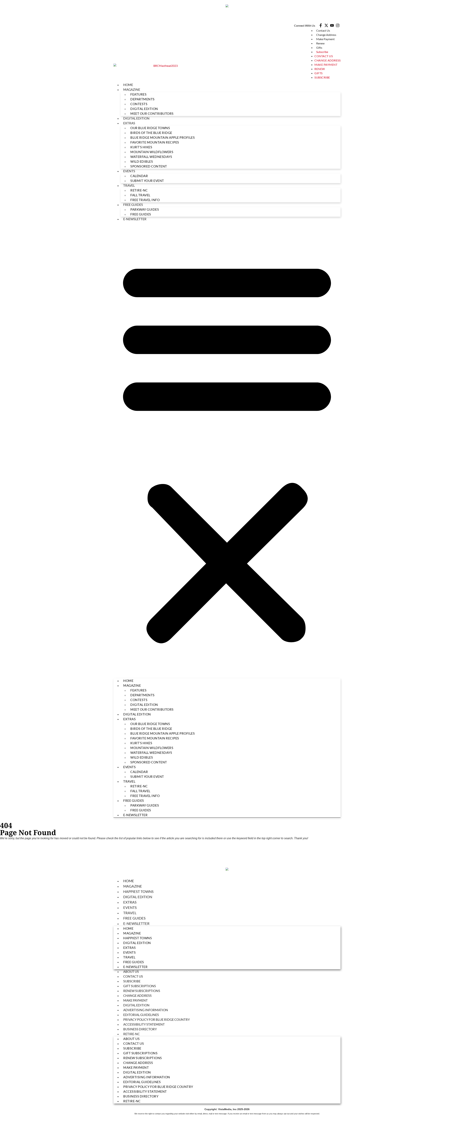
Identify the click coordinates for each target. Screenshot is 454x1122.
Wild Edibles (141, 161)
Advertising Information (145, 1010)
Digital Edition (137, 897)
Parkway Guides (144, 209)
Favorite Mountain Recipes (154, 142)
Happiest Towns (138, 891)
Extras (130, 902)
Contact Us (323, 30)
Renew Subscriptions (141, 991)
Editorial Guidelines (141, 1015)
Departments (142, 99)
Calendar (139, 176)
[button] (227, 449)
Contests (138, 104)
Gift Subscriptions (139, 986)
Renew (320, 43)
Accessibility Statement (144, 1024)
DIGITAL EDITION (144, 109)
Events (129, 171)
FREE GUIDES (140, 214)
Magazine (132, 886)
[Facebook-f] (320, 25)
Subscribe (322, 51)
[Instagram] (337, 25)
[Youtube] (332, 25)
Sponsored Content (148, 166)
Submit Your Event (147, 181)
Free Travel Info (145, 200)
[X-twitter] (326, 25)
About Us (131, 972)
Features (138, 94)
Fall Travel (140, 195)
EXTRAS (129, 123)
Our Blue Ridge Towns (150, 128)
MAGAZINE (131, 89)
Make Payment (325, 39)
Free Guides (133, 205)
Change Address (326, 34)
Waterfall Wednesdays (151, 157)
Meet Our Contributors (152, 113)
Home (128, 85)
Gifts (319, 47)
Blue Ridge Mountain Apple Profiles (162, 137)
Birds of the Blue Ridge (151, 133)
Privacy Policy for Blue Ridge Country (156, 1019)
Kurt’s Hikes (141, 147)
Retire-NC (139, 190)
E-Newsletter (134, 219)
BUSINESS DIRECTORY (140, 1029)
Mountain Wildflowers (151, 152)
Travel (129, 185)
